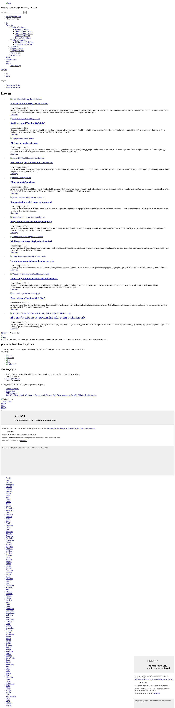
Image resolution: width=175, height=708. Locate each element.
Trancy (3, 408)
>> (9, 333)
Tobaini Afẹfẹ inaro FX (24, 34)
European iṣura (11, 59)
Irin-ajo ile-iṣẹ (15, 66)
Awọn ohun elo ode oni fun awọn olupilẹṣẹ (31, 221)
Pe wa (8, 61)
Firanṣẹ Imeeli (6, 401)
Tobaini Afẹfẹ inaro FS (23, 31)
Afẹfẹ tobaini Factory (32, 395)
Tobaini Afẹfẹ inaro (17, 27)
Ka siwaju (14, 115)
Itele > (5, 333)
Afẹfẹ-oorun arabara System (24, 143)
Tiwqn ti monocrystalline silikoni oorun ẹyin (32, 261)
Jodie (3, 406)
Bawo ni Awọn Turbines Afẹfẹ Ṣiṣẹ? (27, 298)
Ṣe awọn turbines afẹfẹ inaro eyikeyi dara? (31, 202)
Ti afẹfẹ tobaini (90, 395)
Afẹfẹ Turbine (46, 395)
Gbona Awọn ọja (12, 389)
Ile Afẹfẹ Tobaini (77, 395)
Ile (7, 23)
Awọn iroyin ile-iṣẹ (13, 87)
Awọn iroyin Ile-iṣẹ (13, 85)
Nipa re (8, 64)
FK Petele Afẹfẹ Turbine (24, 42)
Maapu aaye (10, 391)
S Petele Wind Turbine (23, 44)
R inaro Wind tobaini (23, 38)
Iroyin (8, 57)
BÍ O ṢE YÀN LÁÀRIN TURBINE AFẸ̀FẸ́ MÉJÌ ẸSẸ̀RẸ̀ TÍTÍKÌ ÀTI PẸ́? (47, 317)
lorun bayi (5, 351)
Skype (3, 403)
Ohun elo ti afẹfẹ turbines (22, 182)
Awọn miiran (15, 55)
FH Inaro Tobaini (21, 29)
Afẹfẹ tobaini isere (17, 51)
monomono (14, 46)
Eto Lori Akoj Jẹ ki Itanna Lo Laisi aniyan (31, 162)
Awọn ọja (9, 25)
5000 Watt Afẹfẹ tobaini (15, 395)
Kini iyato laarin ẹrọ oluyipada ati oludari (31, 241)
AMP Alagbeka (11, 393)
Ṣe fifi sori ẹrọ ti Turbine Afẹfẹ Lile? (27, 123)
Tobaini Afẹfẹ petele (18, 40)
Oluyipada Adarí (16, 49)
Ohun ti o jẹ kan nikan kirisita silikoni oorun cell (34, 278)
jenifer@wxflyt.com (13, 378)
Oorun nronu (15, 53)
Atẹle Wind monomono (61, 395)
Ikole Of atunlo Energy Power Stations (29, 103)
